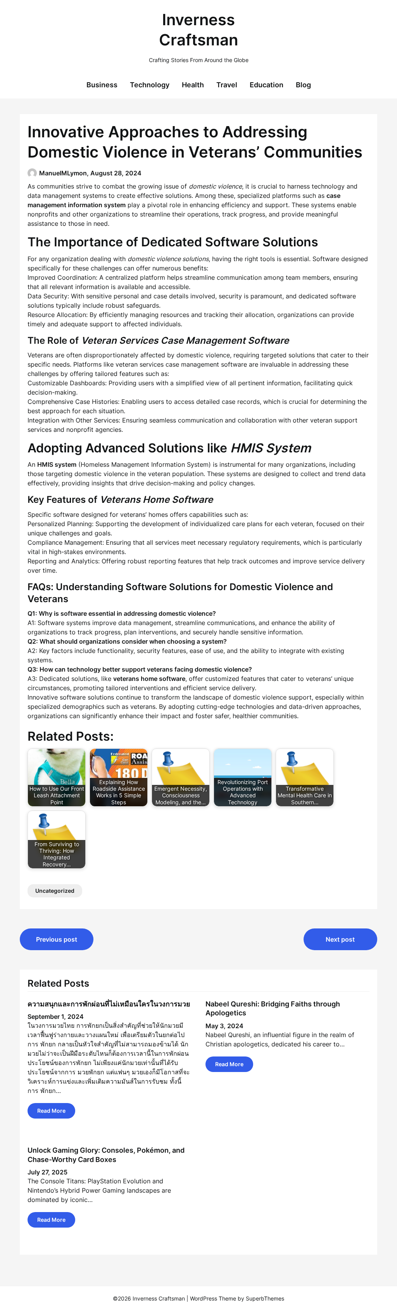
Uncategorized (54, 890)
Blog (303, 85)
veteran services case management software (181, 364)
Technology (149, 85)
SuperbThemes (265, 1298)
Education (266, 85)
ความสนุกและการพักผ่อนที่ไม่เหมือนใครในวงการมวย (109, 1004)
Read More (51, 1110)
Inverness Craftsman (198, 29)
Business (101, 85)
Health (193, 85)
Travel (226, 85)
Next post (340, 939)
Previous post (56, 939)
